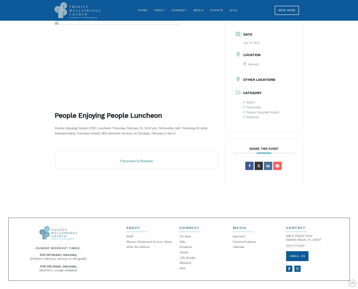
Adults (250, 102)
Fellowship (253, 107)
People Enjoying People (262, 112)
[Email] (277, 166)
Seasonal (252, 117)
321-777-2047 (295, 245)
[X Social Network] (259, 166)
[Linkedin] (268, 166)
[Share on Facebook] (249, 166)
